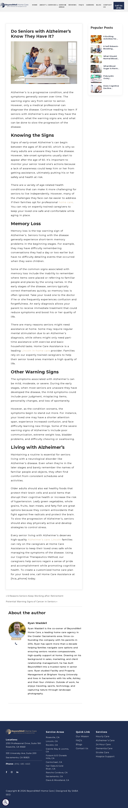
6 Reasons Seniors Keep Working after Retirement (36, 596)
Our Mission (82, 736)
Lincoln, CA (52, 741)
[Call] (16, 644)
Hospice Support (105, 756)
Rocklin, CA (52, 745)
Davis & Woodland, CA (57, 780)
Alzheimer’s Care (105, 740)
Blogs (79, 744)
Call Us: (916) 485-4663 (119, 7)
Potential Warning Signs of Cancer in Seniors (31, 601)
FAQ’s (79, 740)
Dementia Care (104, 748)
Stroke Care (102, 752)
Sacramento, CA (54, 776)
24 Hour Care (103, 744)
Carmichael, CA (54, 762)
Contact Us (82, 748)
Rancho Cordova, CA (57, 772)
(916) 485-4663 (22, 764)
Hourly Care (102, 736)
